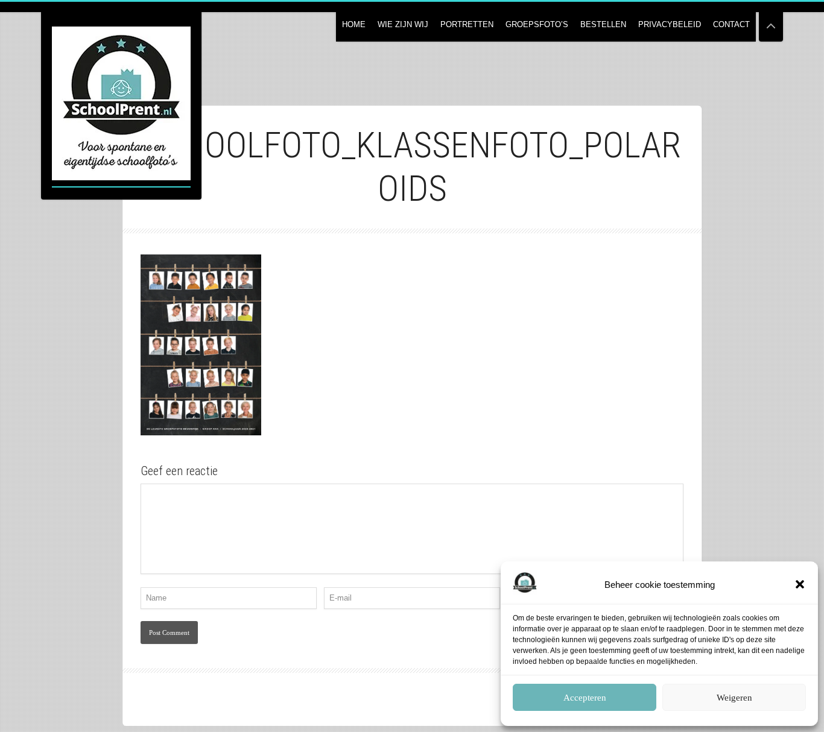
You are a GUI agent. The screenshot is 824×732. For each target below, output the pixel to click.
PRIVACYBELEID (669, 24)
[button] (800, 584)
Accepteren (584, 697)
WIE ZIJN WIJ (403, 24)
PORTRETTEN (466, 24)
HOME (354, 24)
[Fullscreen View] (771, 21)
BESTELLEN (603, 24)
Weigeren (734, 697)
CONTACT (731, 24)
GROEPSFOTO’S (536, 24)
